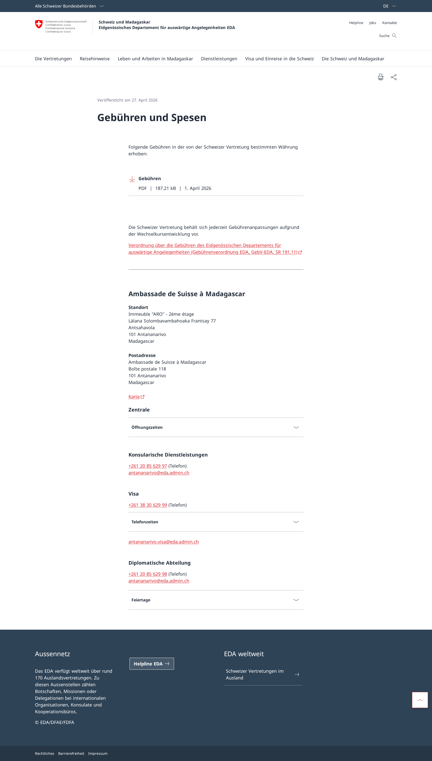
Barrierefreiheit (71, 753)
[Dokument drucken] (380, 77)
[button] (53, 59)
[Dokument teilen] (393, 77)
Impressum (98, 753)
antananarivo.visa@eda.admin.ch (163, 542)
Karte (134, 397)
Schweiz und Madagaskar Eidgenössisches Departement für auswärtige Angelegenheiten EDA (167, 24)
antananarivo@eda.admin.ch (158, 473)
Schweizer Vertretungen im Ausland (255, 674)
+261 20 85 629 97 (147, 466)
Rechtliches (44, 753)
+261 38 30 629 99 (147, 505)
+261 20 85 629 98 (147, 574)
